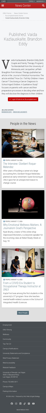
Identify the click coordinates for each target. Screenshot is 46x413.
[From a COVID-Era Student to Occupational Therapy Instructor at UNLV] (23, 278)
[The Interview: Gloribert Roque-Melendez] (23, 158)
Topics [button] (31, 1)
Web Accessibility (9, 363)
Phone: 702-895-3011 (10, 382)
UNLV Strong (7, 330)
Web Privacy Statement (11, 358)
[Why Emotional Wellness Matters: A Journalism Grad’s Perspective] (23, 218)
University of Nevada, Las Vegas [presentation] (3, 1)
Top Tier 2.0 (7, 344)
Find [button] (43, 5)
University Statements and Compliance (16, 353)
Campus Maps (8, 386)
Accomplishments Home (14, 16)
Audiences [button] (40, 1)
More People (23, 313)
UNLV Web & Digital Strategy (31, 396)
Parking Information (10, 391)
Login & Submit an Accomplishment (24, 99)
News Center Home (21, 13)
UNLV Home (7, 13)
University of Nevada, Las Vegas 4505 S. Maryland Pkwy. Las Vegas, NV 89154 (14, 375)
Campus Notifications (10, 349)
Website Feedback (9, 367)
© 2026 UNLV (10, 396)
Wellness (6, 334)
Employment (7, 325)
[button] (2, 5)
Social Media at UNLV (23, 410)
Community (7, 339)
